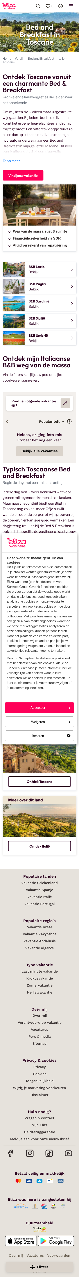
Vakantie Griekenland (39, 883)
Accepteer (38, 708)
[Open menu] (71, 6)
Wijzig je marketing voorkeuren (39, 1088)
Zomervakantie (39, 985)
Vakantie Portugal (39, 904)
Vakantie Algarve (39, 948)
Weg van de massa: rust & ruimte (40, 231)
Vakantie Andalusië (39, 941)
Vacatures (39, 1029)
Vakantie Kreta (39, 927)
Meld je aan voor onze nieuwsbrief (39, 1139)
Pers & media (40, 1036)
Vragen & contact (39, 1118)
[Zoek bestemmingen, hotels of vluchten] (38, 6)
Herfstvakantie (39, 992)
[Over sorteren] (69, 421)
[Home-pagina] (9, 6)
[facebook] (10, 1156)
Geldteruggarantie (39, 1132)
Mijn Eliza (40, 1125)
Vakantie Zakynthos (39, 934)
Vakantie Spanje (39, 890)
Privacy (39, 1067)
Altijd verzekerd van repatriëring (40, 245)
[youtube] (68, 1156)
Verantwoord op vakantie (39, 1022)
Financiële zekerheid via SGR (37, 238)
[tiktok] (49, 1156)
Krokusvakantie (39, 978)
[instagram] (29, 1156)
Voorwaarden (58, 1255)
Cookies (39, 1074)
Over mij (39, 1015)
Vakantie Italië (39, 897)
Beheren (38, 736)
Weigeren (38, 722)
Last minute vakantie (40, 971)
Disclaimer (39, 1095)
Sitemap (39, 1043)
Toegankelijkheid (39, 1081)
